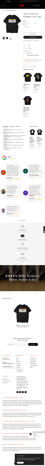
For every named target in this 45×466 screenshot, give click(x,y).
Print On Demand (6, 381)
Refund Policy (33, 361)
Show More (16, 175)
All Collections (19, 369)
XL (35, 23)
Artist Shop (5, 379)
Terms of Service (34, 365)
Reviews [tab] (18, 126)
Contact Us (32, 358)
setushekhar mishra (33, 175)
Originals (18, 363)
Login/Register (19, 371)
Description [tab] (6, 126)
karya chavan (10, 213)
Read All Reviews (22, 220)
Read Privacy (31, 459)
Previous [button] (5, 24)
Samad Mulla (10, 195)
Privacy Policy (33, 360)
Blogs (31, 367)
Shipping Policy (33, 363)
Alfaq (9, 156)
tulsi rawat (31, 198)
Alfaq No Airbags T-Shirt (22, 326)
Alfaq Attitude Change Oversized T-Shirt (32, 140)
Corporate (5, 382)
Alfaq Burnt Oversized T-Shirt (37, 86)
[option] (12, 24)
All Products (19, 365)
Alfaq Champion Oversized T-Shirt (39, 139)
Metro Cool (18, 361)
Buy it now (32, 37)
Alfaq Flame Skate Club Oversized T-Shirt (26, 110)
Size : (24, 20)
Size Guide (27, 26)
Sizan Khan (9, 177)
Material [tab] (12, 126)
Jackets (18, 367)
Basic (17, 360)
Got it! (20, 462)
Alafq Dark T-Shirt (26, 85)
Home (4, 10)
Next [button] (19, 24)
